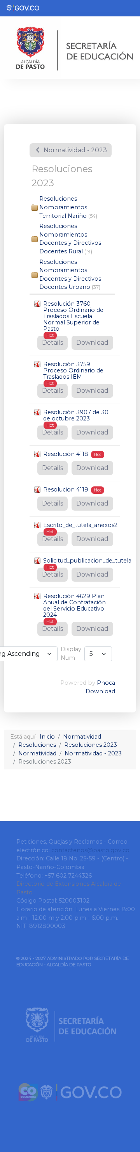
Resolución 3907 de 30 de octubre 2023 (75, 415)
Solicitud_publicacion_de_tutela (87, 560)
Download (92, 342)
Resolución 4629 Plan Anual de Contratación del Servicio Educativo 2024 (74, 605)
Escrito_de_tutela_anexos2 (80, 525)
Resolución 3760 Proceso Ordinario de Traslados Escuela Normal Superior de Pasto (73, 316)
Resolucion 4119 (65, 489)
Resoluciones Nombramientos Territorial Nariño (63, 207)
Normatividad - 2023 (74, 150)
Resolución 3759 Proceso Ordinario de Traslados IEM (73, 370)
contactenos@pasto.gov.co (90, 850)
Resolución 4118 (65, 454)
